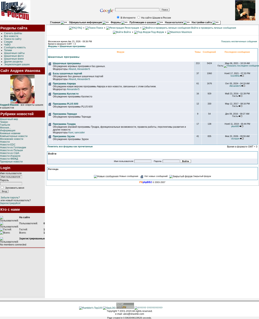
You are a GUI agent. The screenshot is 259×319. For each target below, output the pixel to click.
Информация (7, 130)
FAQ (79, 27)
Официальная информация (86, 22)
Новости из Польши (11, 150)
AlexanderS (83, 69)
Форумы (116, 22)
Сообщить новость (15, 47)
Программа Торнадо (65, 114)
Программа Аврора (64, 83)
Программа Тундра (64, 124)
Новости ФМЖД (9, 158)
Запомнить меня (14, 187)
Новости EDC (8, 144)
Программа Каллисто (66, 93)
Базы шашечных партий (67, 73)
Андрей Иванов (9, 104)
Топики (8, 50)
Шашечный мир (9, 119)
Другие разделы (13, 61)
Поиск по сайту (12, 39)
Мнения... (5, 127)
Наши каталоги (174, 22)
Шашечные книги (14, 58)
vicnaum (235, 138)
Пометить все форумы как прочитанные (70, 146)
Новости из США (9, 153)
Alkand (72, 69)
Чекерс (4, 122)
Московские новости (11, 139)
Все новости (11, 36)
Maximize (186, 32)
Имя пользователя (11, 173)
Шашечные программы (72, 46)
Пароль (4, 180)
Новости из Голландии (13, 147)
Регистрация (131, 27)
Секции (8, 41)
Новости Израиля (10, 156)
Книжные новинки (10, 133)
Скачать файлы (13, 33)
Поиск (99, 27)
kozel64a (235, 76)
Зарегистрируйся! (10, 203)
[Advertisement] (22, 272)
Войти (127, 32)
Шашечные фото (14, 56)
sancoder (79, 132)
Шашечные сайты (14, 53)
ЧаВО (7, 44)
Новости (5, 141)
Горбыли (5, 124)
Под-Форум (157, 32)
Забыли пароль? (10, 197)
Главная (55, 22)
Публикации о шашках (143, 22)
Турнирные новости (11, 161)
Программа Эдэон (64, 136)
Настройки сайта (202, 22)
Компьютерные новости (14, 136)
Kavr (70, 132)
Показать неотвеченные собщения (239, 41)
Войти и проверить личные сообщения (213, 27)
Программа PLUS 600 (65, 103)
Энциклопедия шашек (17, 64)
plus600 (235, 126)
